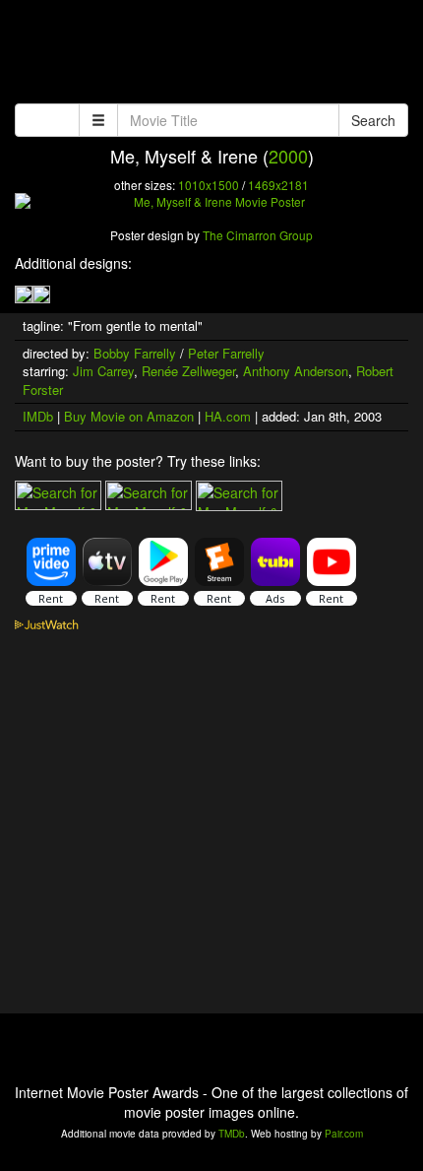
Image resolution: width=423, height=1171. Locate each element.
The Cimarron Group (258, 235)
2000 (288, 155)
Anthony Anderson (295, 370)
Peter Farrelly (226, 353)
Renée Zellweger (188, 370)
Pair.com (344, 1133)
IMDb (38, 416)
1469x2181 (278, 184)
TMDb (231, 1133)
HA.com (228, 416)
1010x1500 (208, 184)
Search (373, 120)
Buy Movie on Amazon (129, 416)
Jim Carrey (103, 370)
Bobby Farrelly (134, 353)
